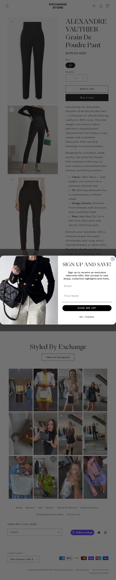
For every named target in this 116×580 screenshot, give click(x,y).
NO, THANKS (87, 317)
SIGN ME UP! (87, 308)
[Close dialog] (113, 259)
